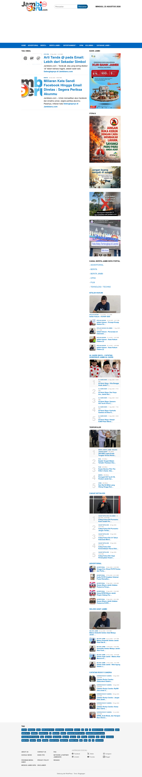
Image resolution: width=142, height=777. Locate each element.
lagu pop (72, 737)
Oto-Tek (46, 54)
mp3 (97, 737)
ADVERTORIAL (97, 264)
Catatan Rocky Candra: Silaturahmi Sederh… (105, 680)
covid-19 (77, 730)
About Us (24, 752)
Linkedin (76, 757)
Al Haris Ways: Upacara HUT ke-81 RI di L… (106, 402)
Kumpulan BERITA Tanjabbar (30, 737)
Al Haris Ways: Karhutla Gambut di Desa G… (107, 411)
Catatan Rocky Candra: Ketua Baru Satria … (107, 707)
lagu (42, 737)
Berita (46, 77)
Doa (99, 459)
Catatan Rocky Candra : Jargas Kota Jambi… (108, 698)
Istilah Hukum (96, 293)
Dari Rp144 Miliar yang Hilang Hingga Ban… (106, 486)
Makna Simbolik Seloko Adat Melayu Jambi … (102, 634)
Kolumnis (109, 328)
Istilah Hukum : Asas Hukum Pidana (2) (107, 348)
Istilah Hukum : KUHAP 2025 (99, 316)
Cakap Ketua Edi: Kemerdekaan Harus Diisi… (108, 547)
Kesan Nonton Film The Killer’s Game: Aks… (106, 470)
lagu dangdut (57, 737)
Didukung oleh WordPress (65, 773)
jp (50, 733)
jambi (117, 730)
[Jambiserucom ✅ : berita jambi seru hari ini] (34, 6)
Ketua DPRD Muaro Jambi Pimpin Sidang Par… (106, 594)
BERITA (94, 269)
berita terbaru (59, 730)
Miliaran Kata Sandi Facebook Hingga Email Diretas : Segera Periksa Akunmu (63, 87)
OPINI (93, 278)
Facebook (77, 754)
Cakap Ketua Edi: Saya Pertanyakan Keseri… (106, 557)
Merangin (91, 737)
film (86, 730)
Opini (99, 483)
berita (38, 730)
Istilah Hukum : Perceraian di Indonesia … (107, 332)
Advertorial (95, 563)
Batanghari (31, 730)
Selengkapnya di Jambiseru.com (58, 71)
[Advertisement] (71, 27)
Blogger (107, 757)
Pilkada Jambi (74, 740)
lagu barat (48, 737)
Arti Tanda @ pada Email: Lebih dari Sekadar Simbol (65, 59)
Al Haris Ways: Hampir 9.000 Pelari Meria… (106, 420)
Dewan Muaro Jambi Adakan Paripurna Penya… (107, 586)
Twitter (92, 754)
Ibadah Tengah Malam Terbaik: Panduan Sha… (107, 462)
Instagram (108, 754)
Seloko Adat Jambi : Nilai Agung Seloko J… (108, 665)
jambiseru (34, 733)
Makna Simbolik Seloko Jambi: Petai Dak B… (108, 641)
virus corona (99, 740)
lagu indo (65, 737)
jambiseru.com (43, 733)
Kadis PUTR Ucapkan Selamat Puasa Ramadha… (108, 578)
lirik (79, 737)
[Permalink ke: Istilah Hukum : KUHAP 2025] (105, 304)
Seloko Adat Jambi (98, 609)
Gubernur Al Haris (98, 730)
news (38, 740)
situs (85, 740)
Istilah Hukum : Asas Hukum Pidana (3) (107, 340)
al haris (24, 730)
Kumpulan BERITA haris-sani (76, 733)
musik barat (110, 737)
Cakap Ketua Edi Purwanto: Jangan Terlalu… (108, 529)
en (82, 730)
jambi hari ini (25, 733)
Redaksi (57, 760)
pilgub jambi (64, 740)
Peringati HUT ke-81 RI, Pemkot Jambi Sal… (106, 478)
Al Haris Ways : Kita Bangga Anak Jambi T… (108, 384)
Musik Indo (25, 740)
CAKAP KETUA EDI (97, 493)
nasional (32, 740)
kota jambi (56, 733)
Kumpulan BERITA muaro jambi (95, 733)
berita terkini (69, 730)
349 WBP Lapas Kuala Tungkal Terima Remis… (107, 454)
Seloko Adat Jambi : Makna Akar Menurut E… (108, 657)
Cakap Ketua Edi (103, 516)
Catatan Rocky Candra (100, 672)
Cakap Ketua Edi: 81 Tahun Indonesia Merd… (108, 538)
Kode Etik (41, 755)
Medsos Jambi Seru (28, 765)
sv (89, 740)
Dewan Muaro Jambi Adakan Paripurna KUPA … (107, 602)
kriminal (63, 733)
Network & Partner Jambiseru (61, 756)
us (93, 740)
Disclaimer (41, 765)
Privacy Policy (43, 760)
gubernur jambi (109, 730)
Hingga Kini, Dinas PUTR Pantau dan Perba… (108, 570)
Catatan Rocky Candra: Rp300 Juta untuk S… (108, 689)
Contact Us (41, 752)
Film (99, 467)
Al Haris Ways (102, 379)
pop (81, 740)
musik (102, 737)
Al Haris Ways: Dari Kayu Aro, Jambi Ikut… (107, 393)
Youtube (92, 757)
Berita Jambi (107, 450)
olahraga (45, 740)
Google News (26, 755)
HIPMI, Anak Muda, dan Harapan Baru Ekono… (108, 717)
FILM (93, 282)
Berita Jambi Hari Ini (48, 730)
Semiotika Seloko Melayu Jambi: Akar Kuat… (108, 649)
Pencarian (82, 6)
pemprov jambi (54, 740)
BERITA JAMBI (97, 273)
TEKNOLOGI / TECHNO (101, 286)
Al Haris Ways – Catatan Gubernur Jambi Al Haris (101, 356)
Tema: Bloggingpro (79, 773)
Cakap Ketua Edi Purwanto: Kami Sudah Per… (108, 520)
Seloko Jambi (93, 631)
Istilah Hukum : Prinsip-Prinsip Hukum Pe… (108, 323)
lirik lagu (84, 737)
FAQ (55, 752)
